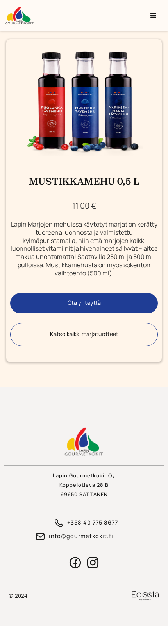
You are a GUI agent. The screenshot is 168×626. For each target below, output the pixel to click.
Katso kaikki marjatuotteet (84, 334)
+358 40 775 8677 (92, 522)
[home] (73, 15)
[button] (153, 15)
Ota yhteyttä (84, 302)
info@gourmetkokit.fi (81, 536)
